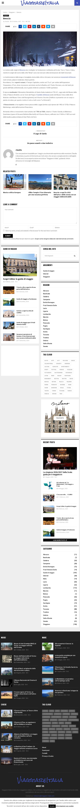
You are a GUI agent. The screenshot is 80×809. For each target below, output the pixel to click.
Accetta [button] (52, 806)
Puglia (45, 326)
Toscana (46, 334)
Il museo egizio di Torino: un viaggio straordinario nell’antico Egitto (25, 694)
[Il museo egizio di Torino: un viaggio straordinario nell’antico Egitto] (6, 695)
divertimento (65, 366)
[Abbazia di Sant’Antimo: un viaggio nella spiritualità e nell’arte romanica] (6, 737)
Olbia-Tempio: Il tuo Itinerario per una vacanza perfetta (39, 193)
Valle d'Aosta (47, 618)
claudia (7, 21)
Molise (45, 320)
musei (71, 378)
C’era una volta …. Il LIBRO (64, 494)
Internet (45, 274)
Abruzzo (46, 291)
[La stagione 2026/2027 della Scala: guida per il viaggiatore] (60, 458)
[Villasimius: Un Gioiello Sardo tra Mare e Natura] (47, 670)
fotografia (47, 372)
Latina (46, 375)
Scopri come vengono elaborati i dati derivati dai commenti (54, 239)
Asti (58, 360)
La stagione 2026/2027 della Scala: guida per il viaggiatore (57, 473)
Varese (70, 390)
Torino (54, 390)
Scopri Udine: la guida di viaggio (18, 279)
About (44, 747)
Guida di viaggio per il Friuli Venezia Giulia (25, 323)
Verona (54, 393)
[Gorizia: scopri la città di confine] (8, 313)
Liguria (45, 311)
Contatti (44, 753)
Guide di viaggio (10, 249)
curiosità (55, 366)
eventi (46, 369)
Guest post (45, 750)
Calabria (46, 296)
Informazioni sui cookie (65, 806)
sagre (46, 387)
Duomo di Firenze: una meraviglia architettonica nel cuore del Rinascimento (25, 760)
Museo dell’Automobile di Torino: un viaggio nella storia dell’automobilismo (25, 658)
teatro (46, 390)
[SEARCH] (74, 256)
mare (52, 375)
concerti (58, 363)
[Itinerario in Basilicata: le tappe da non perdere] (47, 693)
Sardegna (46, 329)
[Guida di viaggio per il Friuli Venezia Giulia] (8, 325)
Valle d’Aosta (47, 343)
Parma (46, 384)
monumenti (47, 378)
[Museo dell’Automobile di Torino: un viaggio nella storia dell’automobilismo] (6, 659)
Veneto (45, 346)
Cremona (67, 363)
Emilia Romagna (48, 302)
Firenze (61, 369)
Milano (59, 375)
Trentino (46, 338)
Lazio (45, 308)
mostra (56, 378)
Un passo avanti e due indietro (40, 143)
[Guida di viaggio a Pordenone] (8, 302)
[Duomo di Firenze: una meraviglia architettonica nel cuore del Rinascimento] (6, 761)
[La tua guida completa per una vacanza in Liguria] (47, 658)
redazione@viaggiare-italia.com (43, 796)
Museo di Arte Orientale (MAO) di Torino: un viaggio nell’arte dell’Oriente (25, 645)
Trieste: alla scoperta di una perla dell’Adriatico (26, 288)
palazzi (61, 381)
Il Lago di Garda (40, 133)
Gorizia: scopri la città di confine (24, 312)
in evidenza (69, 372)
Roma (69, 384)
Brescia (22, 70)
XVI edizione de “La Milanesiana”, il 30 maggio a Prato (64, 484)
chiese (73, 360)
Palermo (69, 381)
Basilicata (46, 294)
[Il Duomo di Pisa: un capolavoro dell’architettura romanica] (6, 725)
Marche (45, 317)
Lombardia (47, 314)
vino (61, 393)
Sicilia (45, 332)
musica (46, 381)
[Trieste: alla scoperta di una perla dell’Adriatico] (8, 290)
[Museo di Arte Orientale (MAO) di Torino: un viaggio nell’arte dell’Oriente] (6, 646)
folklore (69, 369)
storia (69, 387)
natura (54, 381)
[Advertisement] (20, 361)
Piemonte (46, 323)
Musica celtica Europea (12, 192)
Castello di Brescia (43, 95)
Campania (46, 299)
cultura (46, 366)
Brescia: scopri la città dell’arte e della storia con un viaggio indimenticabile (65, 194)
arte (52, 360)
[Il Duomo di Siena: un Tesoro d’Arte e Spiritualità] (6, 713)
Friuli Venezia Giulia (50, 305)
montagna (68, 375)
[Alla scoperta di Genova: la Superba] (47, 646)
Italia (44, 579)
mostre (64, 378)
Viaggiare (6, 15)
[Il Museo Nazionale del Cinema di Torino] (6, 683)
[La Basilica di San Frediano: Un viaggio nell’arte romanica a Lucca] (6, 749)
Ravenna (62, 384)
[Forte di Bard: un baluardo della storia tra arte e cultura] (6, 671)
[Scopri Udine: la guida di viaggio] (20, 265)
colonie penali (48, 363)
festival (53, 369)
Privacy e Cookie (47, 756)
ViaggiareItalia (40, 2)
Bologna (65, 360)
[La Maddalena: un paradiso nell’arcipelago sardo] (47, 681)
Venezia (46, 393)
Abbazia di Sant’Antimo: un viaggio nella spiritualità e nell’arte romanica (25, 736)
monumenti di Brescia (68, 77)
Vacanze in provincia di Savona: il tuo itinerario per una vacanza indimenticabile (26, 336)
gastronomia (58, 372)
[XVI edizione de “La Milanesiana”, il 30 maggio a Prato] (48, 485)
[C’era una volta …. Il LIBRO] (48, 497)
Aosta (46, 360)
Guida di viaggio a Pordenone (26, 299)
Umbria (45, 340)
